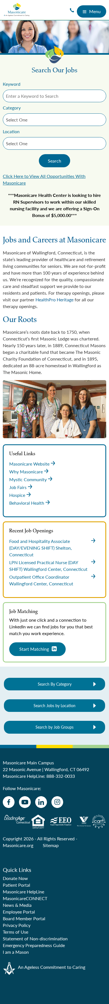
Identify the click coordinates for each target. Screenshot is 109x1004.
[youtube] (25, 802)
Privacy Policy (16, 925)
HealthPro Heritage (54, 299)
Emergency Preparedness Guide (34, 945)
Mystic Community (28, 479)
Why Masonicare (26, 471)
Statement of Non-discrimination (35, 938)
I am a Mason (16, 952)
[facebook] (9, 802)
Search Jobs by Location (54, 705)
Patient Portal (16, 885)
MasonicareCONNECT (25, 898)
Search (54, 161)
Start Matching (34, 649)
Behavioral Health (26, 503)
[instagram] (57, 802)
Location (11, 131)
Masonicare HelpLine (23, 891)
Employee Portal (19, 911)
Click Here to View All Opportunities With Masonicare (44, 179)
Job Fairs (18, 487)
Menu (95, 11)
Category (12, 107)
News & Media (17, 905)
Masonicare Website (29, 464)
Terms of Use (15, 932)
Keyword (11, 84)
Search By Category (55, 684)
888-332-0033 (60, 776)
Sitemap (51, 845)
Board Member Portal (24, 918)
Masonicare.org (18, 845)
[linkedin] (41, 802)
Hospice (17, 495)
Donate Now (15, 878)
